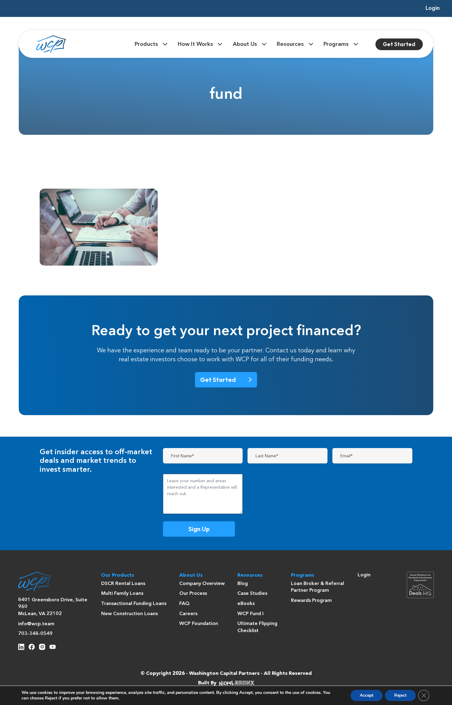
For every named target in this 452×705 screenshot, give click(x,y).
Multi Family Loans (122, 593)
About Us (245, 44)
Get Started (399, 44)
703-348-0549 (35, 633)
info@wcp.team (36, 624)
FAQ (184, 603)
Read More (77, 253)
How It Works (195, 44)
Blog (242, 583)
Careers (188, 613)
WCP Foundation (198, 623)
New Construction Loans (129, 613)
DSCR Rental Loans (123, 583)
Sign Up (199, 529)
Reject (400, 695)
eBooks (246, 603)
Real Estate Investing (113, 202)
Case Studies (252, 593)
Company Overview (202, 583)
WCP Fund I (250, 613)
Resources (290, 44)
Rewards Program (311, 600)
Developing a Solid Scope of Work (90, 214)
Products (146, 44)
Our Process (193, 593)
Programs (336, 44)
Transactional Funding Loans (133, 603)
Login (433, 8)
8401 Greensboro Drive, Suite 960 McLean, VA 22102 (52, 607)
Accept (366, 695)
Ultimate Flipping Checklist (257, 627)
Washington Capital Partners (224, 673)
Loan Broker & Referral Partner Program (317, 587)
